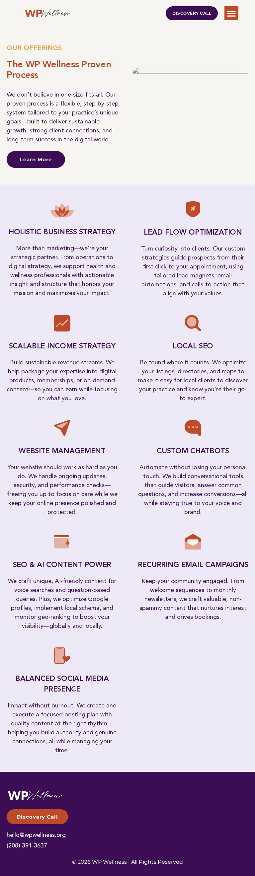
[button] (231, 13)
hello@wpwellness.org (36, 835)
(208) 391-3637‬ (27, 846)
